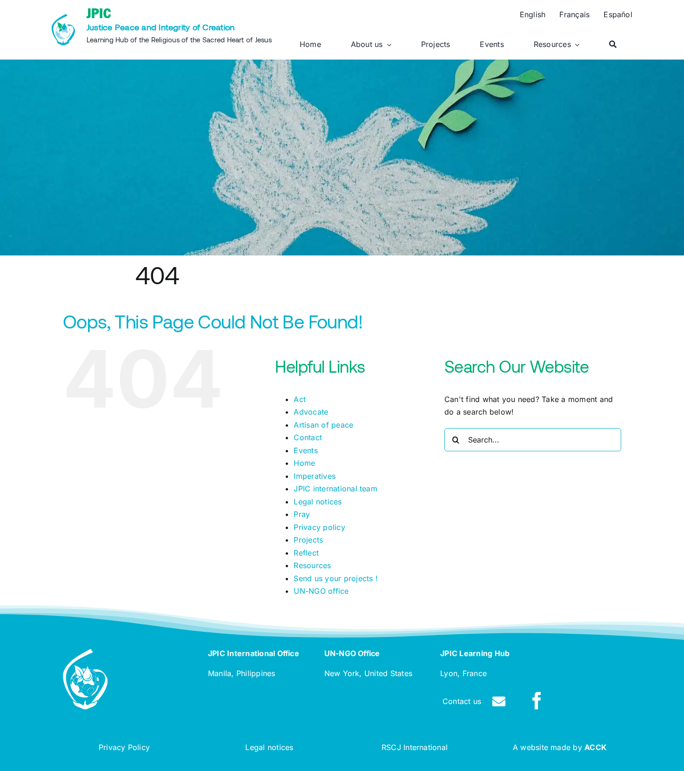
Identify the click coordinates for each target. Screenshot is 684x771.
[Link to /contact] (499, 702)
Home (304, 463)
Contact (308, 437)
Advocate (311, 411)
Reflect (306, 552)
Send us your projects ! (336, 578)
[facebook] (537, 701)
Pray (302, 514)
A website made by (560, 747)
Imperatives (314, 476)
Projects (308, 539)
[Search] (613, 45)
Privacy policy (319, 527)
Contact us (462, 701)
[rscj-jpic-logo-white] (85, 652)
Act (300, 399)
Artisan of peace (323, 424)
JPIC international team (335, 488)
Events (305, 450)
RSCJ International (415, 747)
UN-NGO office (321, 591)
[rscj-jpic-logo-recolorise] (63, 17)
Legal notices (318, 501)
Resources (312, 565)
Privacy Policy (124, 747)
